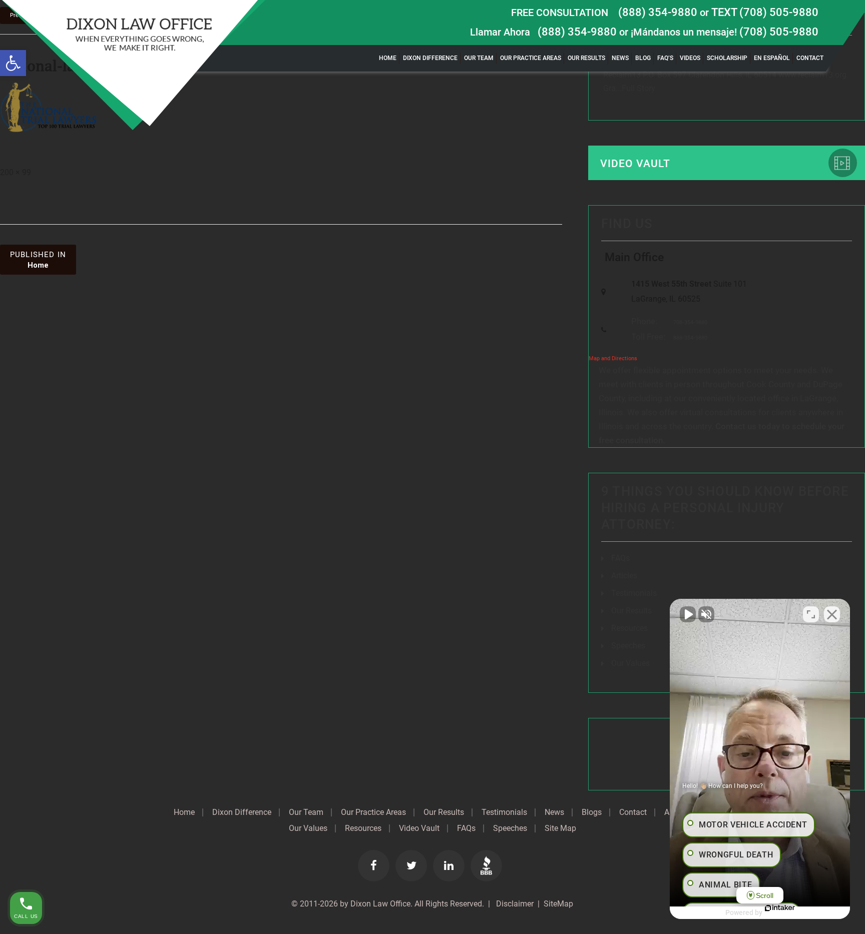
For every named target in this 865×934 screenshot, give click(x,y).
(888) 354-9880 (657, 12)
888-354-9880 (690, 338)
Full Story (636, 88)
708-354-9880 (690, 322)
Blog (643, 58)
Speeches (628, 645)
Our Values (630, 663)
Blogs (592, 812)
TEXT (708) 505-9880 (764, 12)
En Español (772, 58)
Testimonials (634, 593)
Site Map (560, 828)
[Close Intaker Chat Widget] (832, 614)
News (620, 58)
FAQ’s (665, 58)
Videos (690, 58)
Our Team (479, 58)
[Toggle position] (811, 614)
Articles (624, 575)
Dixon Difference (430, 58)
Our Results (586, 58)
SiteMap (558, 903)
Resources (629, 628)
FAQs (620, 558)
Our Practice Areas (530, 58)
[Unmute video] (688, 614)
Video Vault (635, 164)
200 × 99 (15, 172)
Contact (809, 58)
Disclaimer (514, 903)
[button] (13, 63)
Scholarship (727, 58)
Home (387, 58)
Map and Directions (613, 358)
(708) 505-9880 (778, 32)
